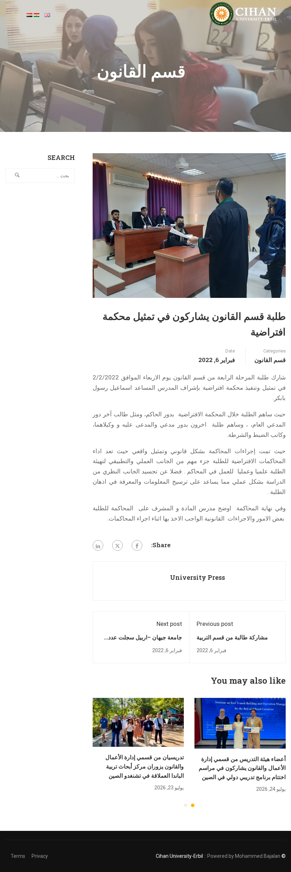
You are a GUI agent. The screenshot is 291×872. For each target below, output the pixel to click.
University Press (197, 577)
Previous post (215, 623)
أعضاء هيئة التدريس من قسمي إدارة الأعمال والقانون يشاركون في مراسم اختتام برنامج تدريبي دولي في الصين (242, 768)
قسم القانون (270, 360)
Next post (169, 623)
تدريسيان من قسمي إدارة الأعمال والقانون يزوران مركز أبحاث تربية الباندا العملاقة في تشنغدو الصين (144, 766)
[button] (192, 805)
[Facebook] (137, 545)
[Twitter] (117, 545)
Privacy (40, 856)
